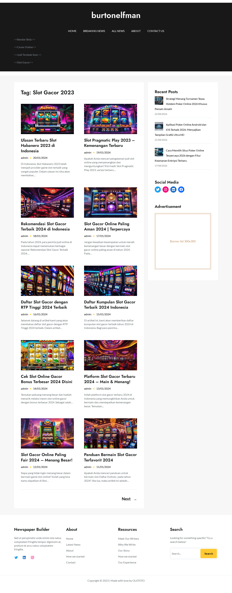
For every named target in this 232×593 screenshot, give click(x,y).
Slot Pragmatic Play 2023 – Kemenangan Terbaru (109, 142)
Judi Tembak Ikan (27, 54)
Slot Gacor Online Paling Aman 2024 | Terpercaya (107, 226)
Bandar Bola (24, 39)
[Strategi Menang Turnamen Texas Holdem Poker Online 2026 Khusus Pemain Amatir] (159, 101)
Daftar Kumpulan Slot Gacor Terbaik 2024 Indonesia (109, 304)
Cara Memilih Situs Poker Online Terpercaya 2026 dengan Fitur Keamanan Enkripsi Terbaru (179, 155)
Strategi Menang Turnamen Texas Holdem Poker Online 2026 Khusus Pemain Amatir (181, 103)
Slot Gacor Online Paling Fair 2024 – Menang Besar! (47, 457)
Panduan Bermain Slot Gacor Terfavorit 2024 (110, 457)
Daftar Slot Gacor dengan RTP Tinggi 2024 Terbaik (44, 304)
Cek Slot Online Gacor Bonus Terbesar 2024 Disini (46, 379)
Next (129, 498)
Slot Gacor (23, 62)
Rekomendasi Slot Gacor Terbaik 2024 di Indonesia (45, 226)
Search (208, 553)
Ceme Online (25, 47)
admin (24, 157)
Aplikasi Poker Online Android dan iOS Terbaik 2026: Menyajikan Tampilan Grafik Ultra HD (180, 129)
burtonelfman (116, 15)
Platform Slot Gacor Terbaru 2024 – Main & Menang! (109, 379)
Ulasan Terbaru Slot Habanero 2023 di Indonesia (38, 145)
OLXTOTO (138, 580)
